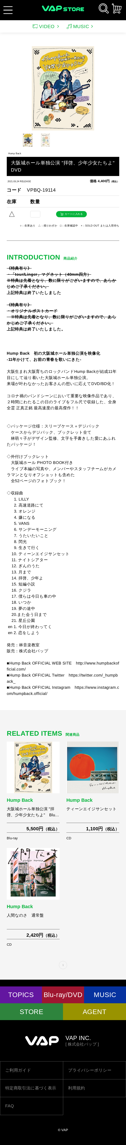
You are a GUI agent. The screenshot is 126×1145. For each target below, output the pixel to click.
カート (117, 8)
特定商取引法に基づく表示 (30, 1088)
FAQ (9, 1106)
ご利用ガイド (18, 1070)
